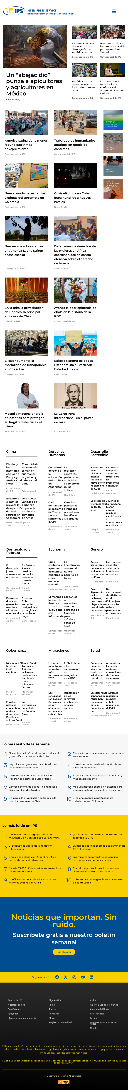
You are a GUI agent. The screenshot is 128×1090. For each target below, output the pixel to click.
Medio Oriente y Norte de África (103, 1023)
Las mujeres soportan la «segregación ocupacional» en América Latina (95, 858)
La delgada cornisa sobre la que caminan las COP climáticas (99, 847)
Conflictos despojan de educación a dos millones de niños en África (32, 881)
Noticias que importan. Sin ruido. (64, 920)
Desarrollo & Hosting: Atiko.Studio (64, 1076)
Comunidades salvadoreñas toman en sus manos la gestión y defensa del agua (31, 474)
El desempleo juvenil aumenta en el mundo (13, 571)
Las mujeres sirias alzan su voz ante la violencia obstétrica (113, 568)
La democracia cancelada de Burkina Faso (29, 708)
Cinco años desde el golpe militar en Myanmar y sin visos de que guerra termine (34, 836)
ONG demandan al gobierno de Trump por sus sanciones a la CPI (55, 512)
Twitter (53, 1009)
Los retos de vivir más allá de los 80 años (98, 505)
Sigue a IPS (55, 1000)
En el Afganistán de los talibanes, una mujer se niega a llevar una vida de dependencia (98, 600)
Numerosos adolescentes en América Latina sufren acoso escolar (24, 250)
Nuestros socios (16, 1005)
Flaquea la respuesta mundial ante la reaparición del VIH (113, 700)
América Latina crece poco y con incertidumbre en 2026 (83, 86)
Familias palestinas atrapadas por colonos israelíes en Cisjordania (71, 510)
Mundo (93, 1028)
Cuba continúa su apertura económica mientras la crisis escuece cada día (56, 573)
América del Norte (99, 1009)
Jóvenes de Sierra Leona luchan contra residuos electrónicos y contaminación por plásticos (115, 513)
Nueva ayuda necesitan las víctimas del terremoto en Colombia (25, 198)
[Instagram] (74, 977)
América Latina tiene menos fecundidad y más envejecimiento (26, 145)
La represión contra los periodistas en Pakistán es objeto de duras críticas (72, 479)
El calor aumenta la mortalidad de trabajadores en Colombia (26, 365)
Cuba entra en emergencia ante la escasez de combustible (98, 881)
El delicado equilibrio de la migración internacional (30, 847)
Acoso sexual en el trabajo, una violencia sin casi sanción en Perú (98, 569)
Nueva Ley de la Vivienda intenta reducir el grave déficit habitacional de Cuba (98, 478)
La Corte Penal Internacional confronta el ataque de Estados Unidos (112, 87)
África (93, 1000)
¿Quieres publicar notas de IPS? (22, 1019)
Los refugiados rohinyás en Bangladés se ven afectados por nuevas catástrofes (55, 703)
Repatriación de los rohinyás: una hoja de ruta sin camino (71, 700)
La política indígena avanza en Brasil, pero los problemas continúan (112, 476)
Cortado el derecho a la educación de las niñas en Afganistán (56, 477)
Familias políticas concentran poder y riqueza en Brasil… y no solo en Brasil (14, 711)
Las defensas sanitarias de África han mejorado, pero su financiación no (98, 701)
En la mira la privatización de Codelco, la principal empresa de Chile (24, 312)
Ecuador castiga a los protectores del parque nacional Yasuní (112, 48)
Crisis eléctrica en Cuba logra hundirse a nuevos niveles (72, 198)
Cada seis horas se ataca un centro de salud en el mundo (97, 671)
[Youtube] (83, 977)
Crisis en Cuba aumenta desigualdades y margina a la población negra (30, 607)
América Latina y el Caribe (104, 1005)
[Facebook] (57, 977)
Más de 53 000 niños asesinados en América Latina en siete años (35, 870)
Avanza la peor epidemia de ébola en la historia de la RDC (75, 312)
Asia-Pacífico (97, 1013)
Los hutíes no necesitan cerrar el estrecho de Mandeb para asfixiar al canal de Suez (71, 611)
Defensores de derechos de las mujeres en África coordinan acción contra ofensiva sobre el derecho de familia (75, 255)
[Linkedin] (91, 977)
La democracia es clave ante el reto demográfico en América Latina (83, 48)
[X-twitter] (65, 977)
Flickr (52, 1018)
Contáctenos (14, 1009)
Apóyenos (13, 1013)
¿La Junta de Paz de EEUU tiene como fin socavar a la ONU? (97, 836)
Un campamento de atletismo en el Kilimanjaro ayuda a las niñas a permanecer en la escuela (114, 601)
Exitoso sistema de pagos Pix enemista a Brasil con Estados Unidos (73, 365)
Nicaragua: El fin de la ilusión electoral (14, 668)
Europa (94, 1018)
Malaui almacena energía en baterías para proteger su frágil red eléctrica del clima (97, 788)
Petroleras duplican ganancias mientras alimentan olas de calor (13, 606)
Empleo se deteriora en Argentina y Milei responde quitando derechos (33, 858)
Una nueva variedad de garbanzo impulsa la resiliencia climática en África (29, 508)
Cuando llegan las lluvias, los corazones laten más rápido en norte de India (96, 870)
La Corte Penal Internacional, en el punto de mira (73, 418)
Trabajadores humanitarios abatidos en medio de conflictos (74, 145)
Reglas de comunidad (60, 1022)
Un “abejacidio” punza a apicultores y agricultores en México (34, 84)
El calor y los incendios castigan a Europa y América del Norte (14, 474)
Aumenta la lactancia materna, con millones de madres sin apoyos (113, 671)
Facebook (54, 1013)
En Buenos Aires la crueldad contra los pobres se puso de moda (28, 574)
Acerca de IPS (15, 1000)
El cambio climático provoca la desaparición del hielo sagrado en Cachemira (14, 508)
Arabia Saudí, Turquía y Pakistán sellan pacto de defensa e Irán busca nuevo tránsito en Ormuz (29, 675)
